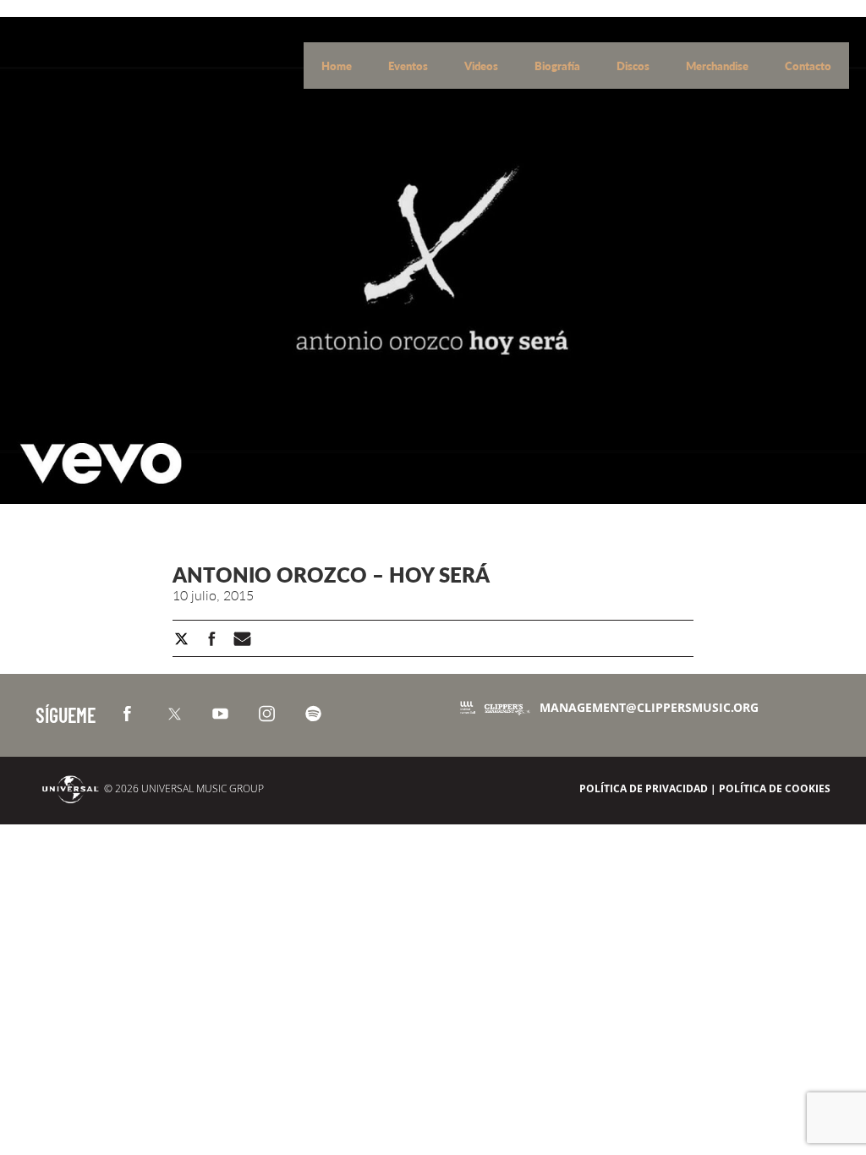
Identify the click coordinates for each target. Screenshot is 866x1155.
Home (337, 66)
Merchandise (718, 66)
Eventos (409, 66)
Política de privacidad (643, 788)
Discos (634, 66)
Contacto (808, 66)
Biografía (558, 66)
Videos (482, 66)
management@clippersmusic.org (649, 707)
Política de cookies (774, 788)
